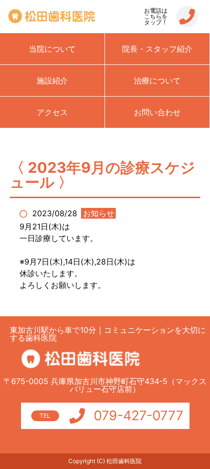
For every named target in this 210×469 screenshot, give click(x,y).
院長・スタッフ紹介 (157, 49)
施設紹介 (52, 80)
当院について (52, 49)
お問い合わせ (157, 112)
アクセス (52, 112)
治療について (157, 80)
